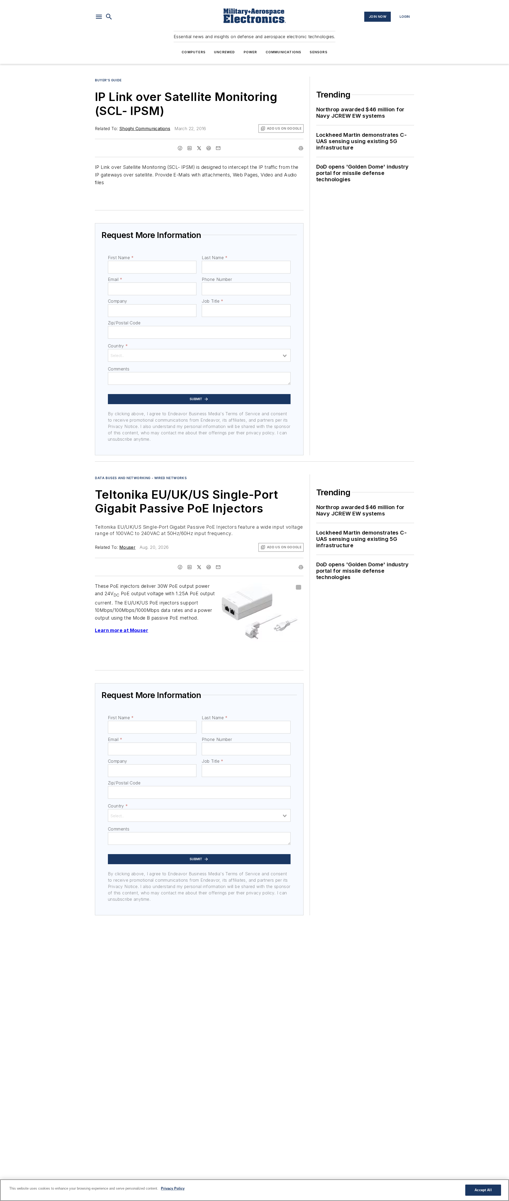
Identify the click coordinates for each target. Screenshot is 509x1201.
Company (117, 301)
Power (250, 52)
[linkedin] (189, 148)
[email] (218, 148)
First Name (121, 257)
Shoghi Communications (144, 128)
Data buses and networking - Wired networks (141, 478)
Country (118, 345)
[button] (99, 17)
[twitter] (199, 148)
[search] (109, 17)
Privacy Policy (173, 1188)
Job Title (212, 301)
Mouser (127, 547)
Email (115, 279)
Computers (193, 52)
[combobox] (199, 355)
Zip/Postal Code (124, 322)
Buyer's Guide (108, 80)
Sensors (318, 52)
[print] (301, 148)
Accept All (483, 1190)
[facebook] (180, 148)
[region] (254, 1190)
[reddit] (208, 148)
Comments (118, 369)
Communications (283, 52)
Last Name (214, 257)
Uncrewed (224, 52)
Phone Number (217, 279)
